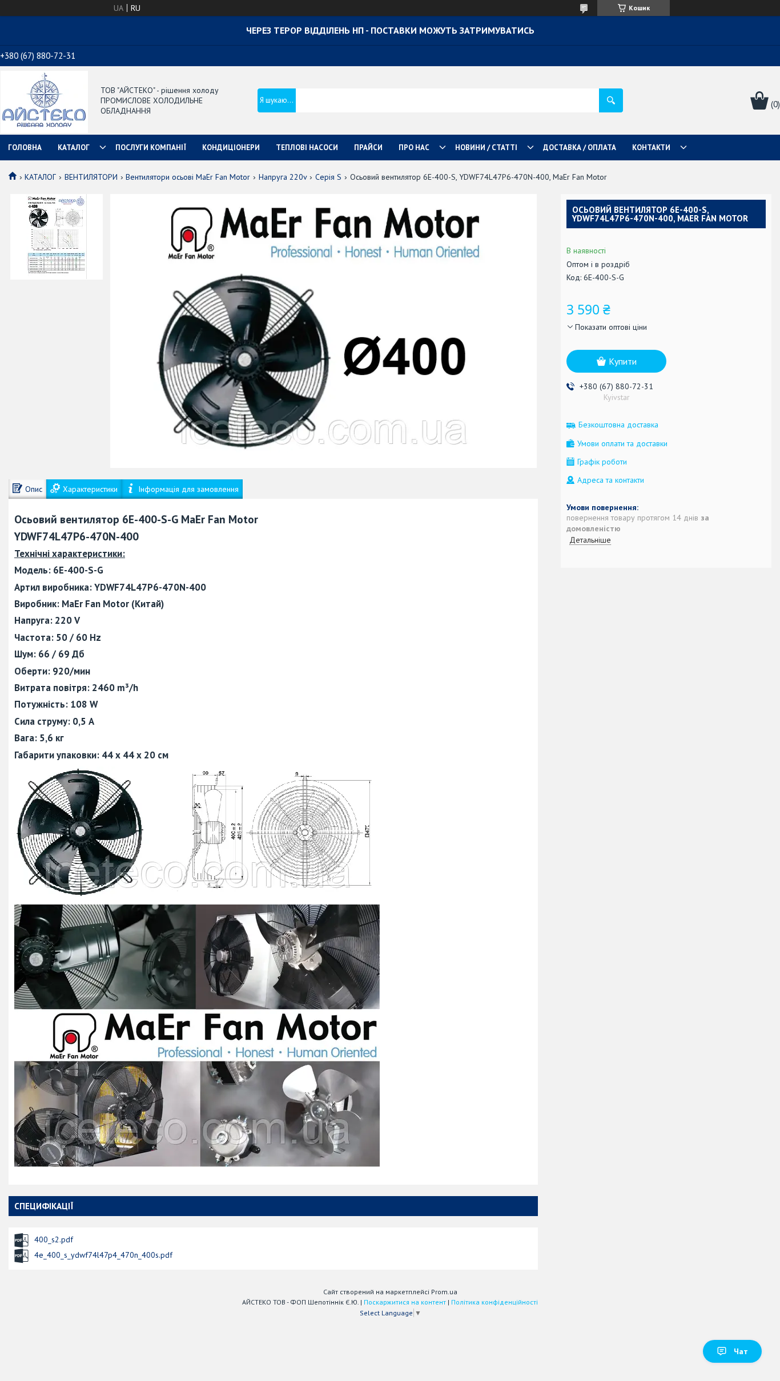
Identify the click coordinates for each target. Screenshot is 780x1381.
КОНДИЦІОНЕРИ (231, 147)
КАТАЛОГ (74, 147)
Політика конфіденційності (494, 1302)
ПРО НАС (414, 147)
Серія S (328, 177)
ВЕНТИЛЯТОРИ (91, 177)
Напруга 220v (283, 177)
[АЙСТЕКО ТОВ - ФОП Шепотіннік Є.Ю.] (44, 101)
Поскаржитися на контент (405, 1302)
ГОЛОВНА (25, 147)
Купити (623, 361)
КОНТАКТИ (651, 147)
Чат (741, 1351)
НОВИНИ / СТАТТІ (486, 147)
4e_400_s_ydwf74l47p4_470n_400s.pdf (103, 1255)
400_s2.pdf (53, 1239)
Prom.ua (444, 1291)
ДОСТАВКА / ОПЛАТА (579, 147)
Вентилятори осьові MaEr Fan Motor (188, 177)
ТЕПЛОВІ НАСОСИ (307, 147)
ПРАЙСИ (368, 147)
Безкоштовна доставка (618, 425)
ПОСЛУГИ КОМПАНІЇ (150, 147)
